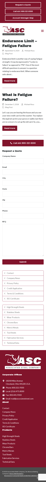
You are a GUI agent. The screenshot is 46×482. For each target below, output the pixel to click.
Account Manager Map (23, 18)
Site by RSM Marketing (16, 474)
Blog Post (9, 54)
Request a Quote (23, 5)
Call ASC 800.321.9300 (23, 11)
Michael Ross (30, 51)
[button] (42, 31)
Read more (9, 81)
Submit (22, 262)
